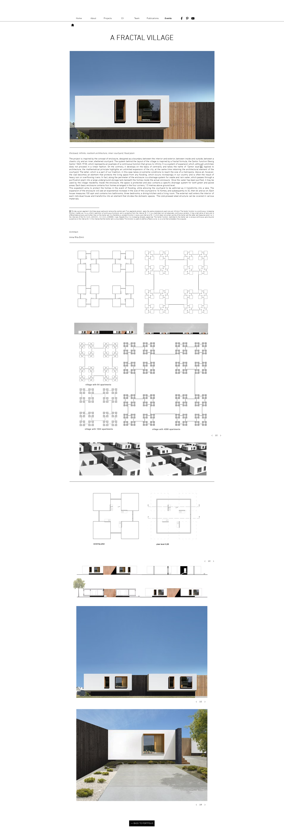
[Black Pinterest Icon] (187, 18)
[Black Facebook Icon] (182, 18)
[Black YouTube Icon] (193, 18)
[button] (142, 389)
